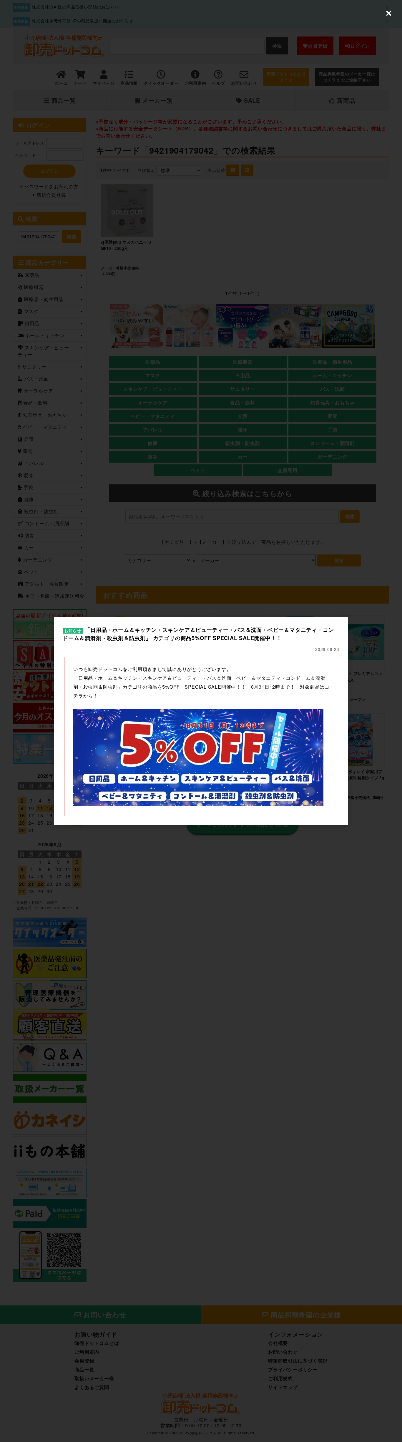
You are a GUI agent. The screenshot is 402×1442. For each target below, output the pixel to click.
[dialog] (201, 721)
